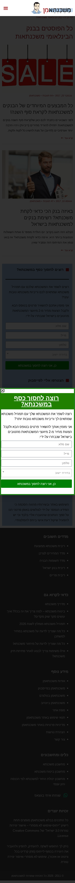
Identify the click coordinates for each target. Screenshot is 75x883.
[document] (37, 441)
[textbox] (36, 473)
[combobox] (36, 473)
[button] (5, 8)
